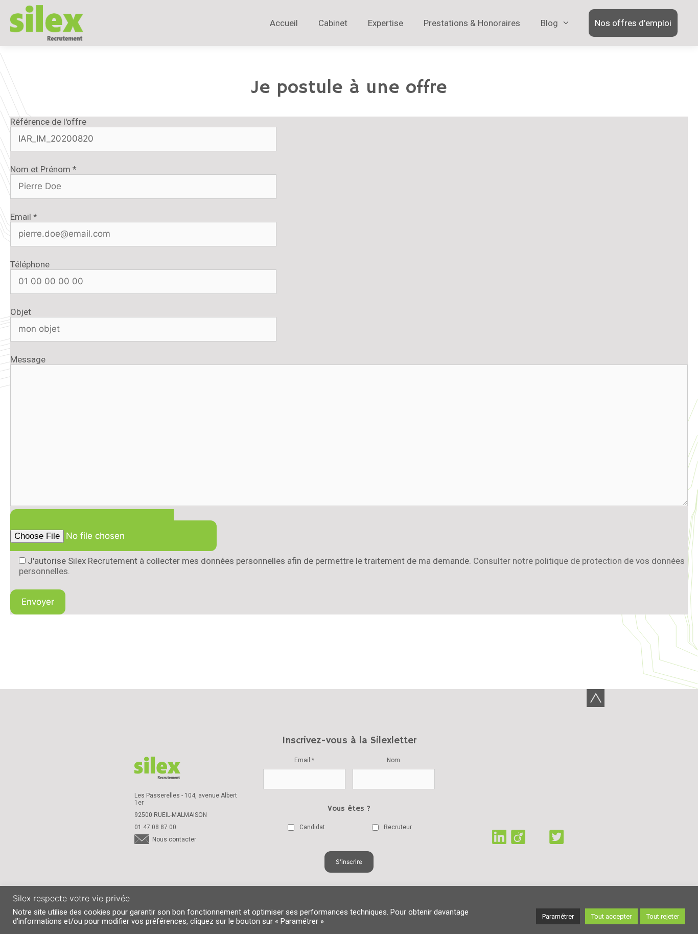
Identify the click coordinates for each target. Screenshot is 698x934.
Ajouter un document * (100, 524)
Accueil (284, 23)
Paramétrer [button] (558, 916)
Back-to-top (595, 698)
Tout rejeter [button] (662, 916)
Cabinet (332, 23)
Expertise (385, 23)
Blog (549, 23)
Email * (304, 760)
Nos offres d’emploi (633, 23)
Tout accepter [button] (611, 916)
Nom (393, 760)
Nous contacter (174, 839)
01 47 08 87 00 (155, 827)
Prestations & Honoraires (472, 23)
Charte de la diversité (528, 788)
